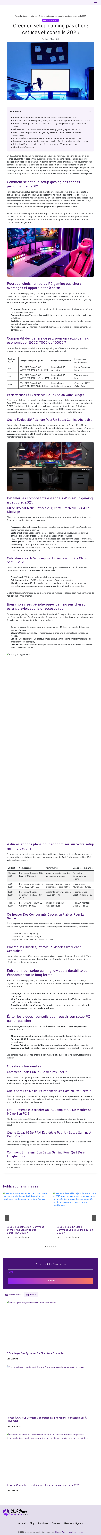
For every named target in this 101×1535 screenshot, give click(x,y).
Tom (46, 39)
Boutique (43, 1523)
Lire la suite (14, 1359)
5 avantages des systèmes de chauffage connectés (35, 1353)
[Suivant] (94, 1218)
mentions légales (76, 1532)
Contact (56, 1523)
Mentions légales (73, 1523)
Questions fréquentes (23, 147)
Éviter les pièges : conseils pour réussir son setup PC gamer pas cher (45, 144)
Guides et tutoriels (50, 20)
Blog (32, 1523)
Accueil (22, 1523)
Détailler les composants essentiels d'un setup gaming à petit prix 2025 (46, 129)
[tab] (45, 1246)
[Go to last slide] (7, 1218)
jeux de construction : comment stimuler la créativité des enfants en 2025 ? (25, 1230)
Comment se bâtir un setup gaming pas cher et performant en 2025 (44, 117)
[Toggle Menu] (95, 2)
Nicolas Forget (61, 1532)
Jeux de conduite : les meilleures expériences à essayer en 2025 (43, 1485)
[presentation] (25, 1207)
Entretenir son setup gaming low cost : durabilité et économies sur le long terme (50, 141)
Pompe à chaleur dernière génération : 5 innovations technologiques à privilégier (47, 1419)
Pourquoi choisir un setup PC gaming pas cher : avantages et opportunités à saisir (51, 120)
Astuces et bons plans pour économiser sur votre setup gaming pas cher (47, 138)
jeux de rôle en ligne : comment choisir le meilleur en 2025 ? (75, 1230)
